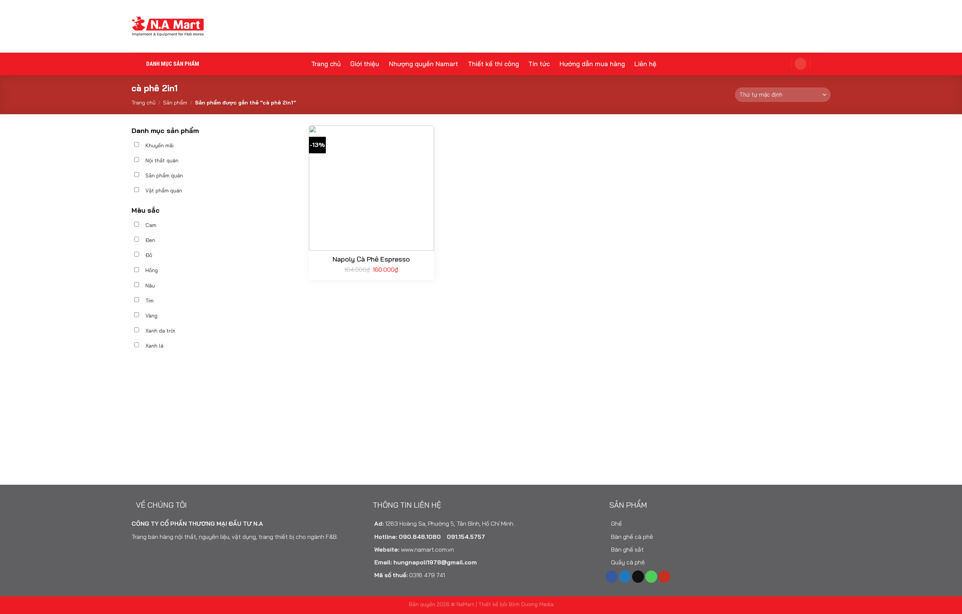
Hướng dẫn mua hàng (592, 64)
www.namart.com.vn (427, 549)
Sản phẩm (175, 102)
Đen (150, 240)
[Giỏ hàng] (779, 63)
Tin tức (539, 64)
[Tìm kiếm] (821, 63)
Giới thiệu (364, 64)
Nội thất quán (161, 160)
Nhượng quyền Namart (423, 64)
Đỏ (148, 255)
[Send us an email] (638, 576)
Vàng (151, 315)
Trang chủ (326, 64)
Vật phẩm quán (163, 190)
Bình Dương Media (531, 604)
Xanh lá (154, 345)
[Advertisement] (215, 421)
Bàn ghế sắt (627, 549)
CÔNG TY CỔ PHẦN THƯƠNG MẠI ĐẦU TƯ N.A (197, 523)
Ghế (616, 523)
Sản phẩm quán (164, 175)
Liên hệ (645, 64)
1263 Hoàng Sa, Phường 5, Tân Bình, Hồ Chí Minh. (449, 523)
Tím (149, 300)
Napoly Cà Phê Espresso (371, 259)
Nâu (150, 285)
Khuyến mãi (159, 145)
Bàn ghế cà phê (631, 536)
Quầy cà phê (627, 562)
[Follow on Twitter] (625, 576)
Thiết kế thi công (493, 64)
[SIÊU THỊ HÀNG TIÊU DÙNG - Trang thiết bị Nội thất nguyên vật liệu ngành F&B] (168, 26)
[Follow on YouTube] (664, 576)
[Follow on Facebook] (612, 576)
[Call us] (651, 576)
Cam (150, 225)
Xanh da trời (160, 330)
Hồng (151, 270)
